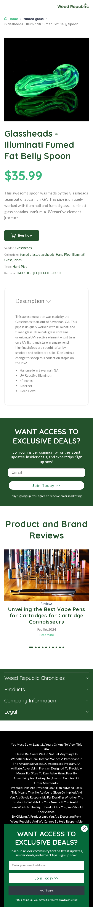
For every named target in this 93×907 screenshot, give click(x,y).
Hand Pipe (63, 254)
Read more (46, 634)
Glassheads (23, 248)
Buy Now (25, 235)
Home (13, 19)
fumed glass (34, 19)
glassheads (46, 254)
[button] (31, 647)
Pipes (18, 260)
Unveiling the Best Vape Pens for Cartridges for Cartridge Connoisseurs (46, 615)
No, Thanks (47, 890)
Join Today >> (46, 485)
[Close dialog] (84, 828)
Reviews (46, 604)
